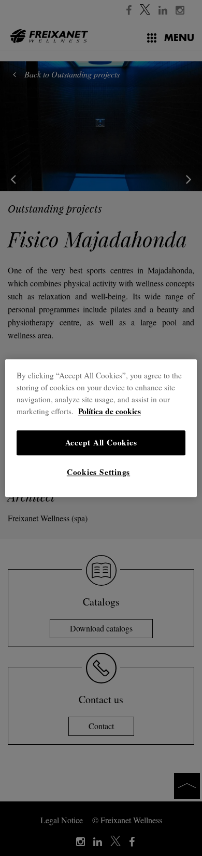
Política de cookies (109, 411)
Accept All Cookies (101, 442)
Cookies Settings (98, 472)
